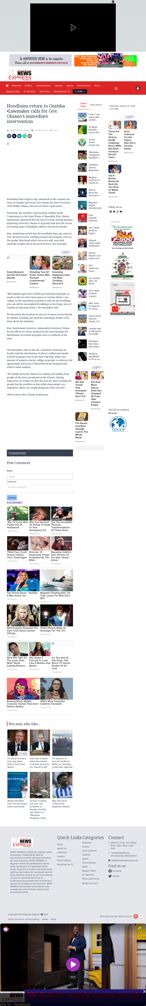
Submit (12, 497)
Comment (11, 481)
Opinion (59, 85)
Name (10, 470)
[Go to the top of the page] (135, 916)
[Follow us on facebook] (111, 211)
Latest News (83, 105)
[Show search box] (116, 88)
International (84, 85)
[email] (29, 136)
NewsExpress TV (62, 91)
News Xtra (44, 91)
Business (16, 85)
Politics (28, 85)
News (97, 85)
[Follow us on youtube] (121, 211)
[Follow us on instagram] (117, 211)
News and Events (90, 878)
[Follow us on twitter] (114, 211)
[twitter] (14, 136)
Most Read (95, 104)
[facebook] (9, 136)
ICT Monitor (30, 91)
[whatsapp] (24, 136)
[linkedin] (19, 136)
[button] (113, 1)
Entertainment (43, 85)
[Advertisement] (122, 362)
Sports (70, 85)
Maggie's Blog (13, 91)
